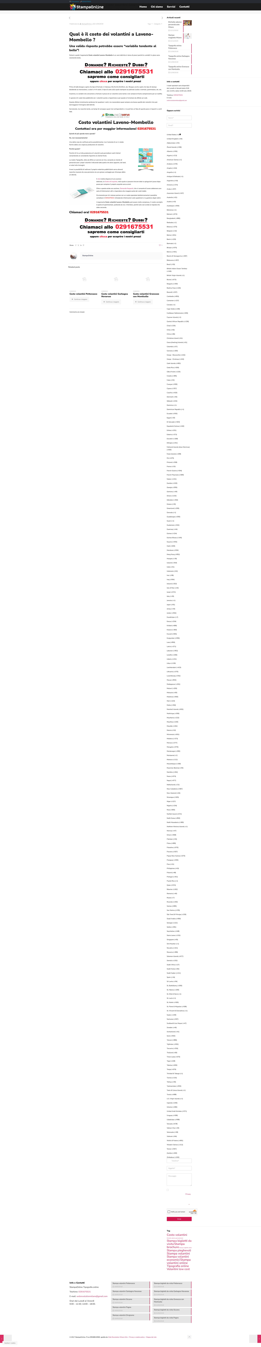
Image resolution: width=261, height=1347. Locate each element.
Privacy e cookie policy (137, 1337)
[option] (179, 134)
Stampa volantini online (179, 1261)
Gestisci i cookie (9, 1343)
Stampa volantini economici (178, 1258)
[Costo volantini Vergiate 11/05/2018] (6, 1339)
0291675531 (86, 2)
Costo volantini (177, 1235)
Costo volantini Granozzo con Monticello (146, 295)
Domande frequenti (126, 188)
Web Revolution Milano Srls (118, 1337)
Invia (179, 1219)
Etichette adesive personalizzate (175, 1238)
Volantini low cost (178, 1269)
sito (99, 179)
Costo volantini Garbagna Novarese (114, 295)
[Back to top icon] (189, 1337)
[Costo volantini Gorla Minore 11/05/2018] (255, 1339)
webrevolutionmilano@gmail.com (177, 100)
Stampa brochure (176, 1245)
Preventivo (75, 2)
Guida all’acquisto (111, 182)
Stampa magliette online (185, 1247)
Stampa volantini (178, 1253)
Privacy (188, 1194)
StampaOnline (86, 24)
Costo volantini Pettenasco (83, 293)
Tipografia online (178, 1266)
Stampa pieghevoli (179, 1250)
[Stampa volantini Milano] (86, 6)
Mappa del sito (151, 1337)
